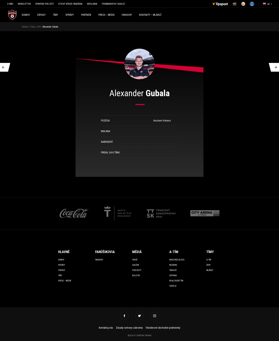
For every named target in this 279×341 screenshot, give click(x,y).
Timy (32, 26)
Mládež (209, 270)
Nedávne (173, 265)
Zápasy (41, 14)
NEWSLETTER (24, 3)
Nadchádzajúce (177, 260)
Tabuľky (173, 270)
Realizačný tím (176, 281)
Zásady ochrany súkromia (129, 327)
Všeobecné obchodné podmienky (163, 327)
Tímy (55, 14)
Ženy (208, 265)
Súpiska (173, 275)
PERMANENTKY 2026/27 (113, 3)
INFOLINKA (92, 3)
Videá (134, 260)
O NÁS (10, 3)
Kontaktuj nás (106, 327)
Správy (69, 14)
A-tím (208, 260)
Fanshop (99, 260)
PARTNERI (86, 14)
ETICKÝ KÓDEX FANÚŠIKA (70, 3)
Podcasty (136, 270)
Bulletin (136, 275)
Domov (26, 14)
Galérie (135, 265)
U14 (39, 26)
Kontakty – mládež (150, 14)
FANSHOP (127, 14)
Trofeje (173, 286)
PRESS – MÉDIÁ (106, 14)
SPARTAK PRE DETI (44, 3)
